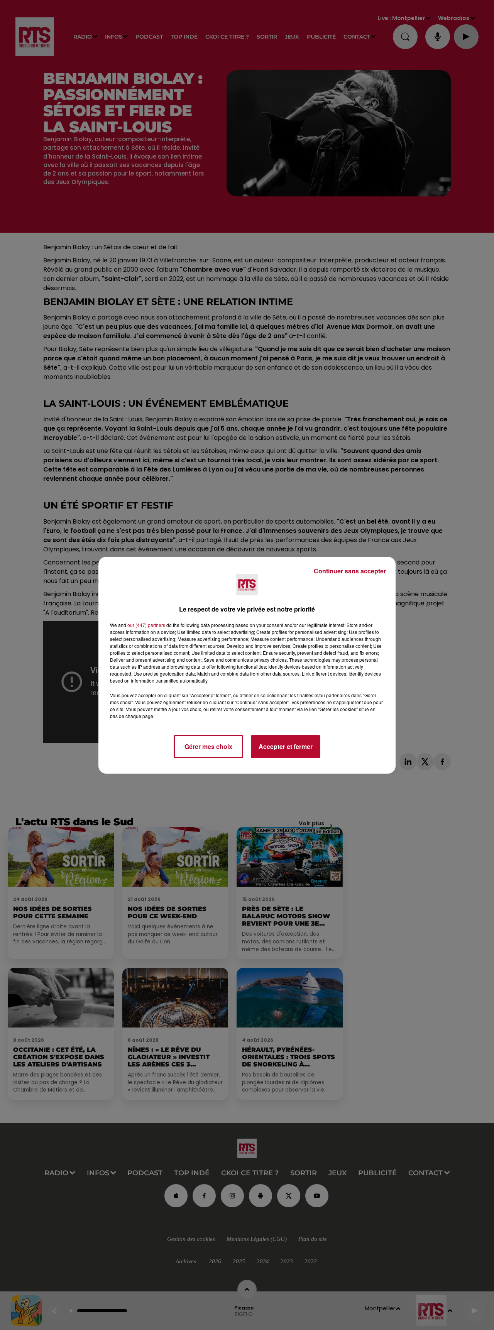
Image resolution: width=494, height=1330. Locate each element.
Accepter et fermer (286, 746)
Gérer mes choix (208, 746)
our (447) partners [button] (146, 625)
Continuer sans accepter (350, 570)
